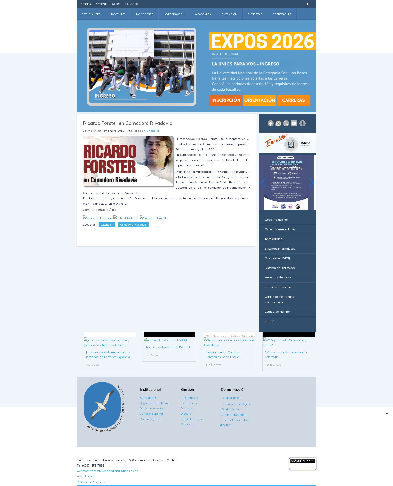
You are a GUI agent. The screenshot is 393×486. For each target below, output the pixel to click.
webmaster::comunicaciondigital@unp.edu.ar (107, 471)
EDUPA (269, 321)
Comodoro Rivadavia (133, 224)
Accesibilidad (273, 239)
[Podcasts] (302, 123)
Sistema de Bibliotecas (280, 268)
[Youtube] (294, 123)
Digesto (186, 414)
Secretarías (282, 14)
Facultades (132, 3)
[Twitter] (286, 123)
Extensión (229, 14)
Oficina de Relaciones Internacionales (279, 299)
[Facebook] (271, 123)
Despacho (187, 408)
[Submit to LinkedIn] (154, 217)
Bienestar (255, 14)
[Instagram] (278, 123)
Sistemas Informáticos (280, 248)
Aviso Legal (85, 476)
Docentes (118, 14)
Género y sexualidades (280, 229)
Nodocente (144, 14)
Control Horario (191, 419)
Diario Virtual (230, 409)
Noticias (86, 3)
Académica (203, 14)
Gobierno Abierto (151, 408)
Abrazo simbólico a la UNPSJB (168, 347)
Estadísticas (189, 403)
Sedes (116, 3)
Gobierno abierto (276, 219)
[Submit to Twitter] (126, 217)
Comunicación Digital (236, 404)
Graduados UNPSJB (278, 258)
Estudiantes (91, 14)
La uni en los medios (278, 287)
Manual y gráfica (151, 419)
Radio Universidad (234, 415)
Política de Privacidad (91, 482)
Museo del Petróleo (278, 277)
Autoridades (148, 398)
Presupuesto (189, 398)
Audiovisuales (231, 398)
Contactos (188, 424)
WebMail (101, 3)
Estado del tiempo (277, 311)
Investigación (174, 14)
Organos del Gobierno (155, 403)
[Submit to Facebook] (98, 217)
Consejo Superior (151, 414)
